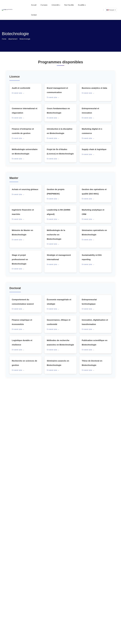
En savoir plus (18, 93)
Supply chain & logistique (94, 149)
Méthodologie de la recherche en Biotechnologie (56, 234)
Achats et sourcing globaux (25, 189)
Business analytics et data (94, 88)
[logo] (7, 10)
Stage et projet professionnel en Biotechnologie (20, 259)
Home (4, 39)
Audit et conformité (21, 88)
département (12, 39)
